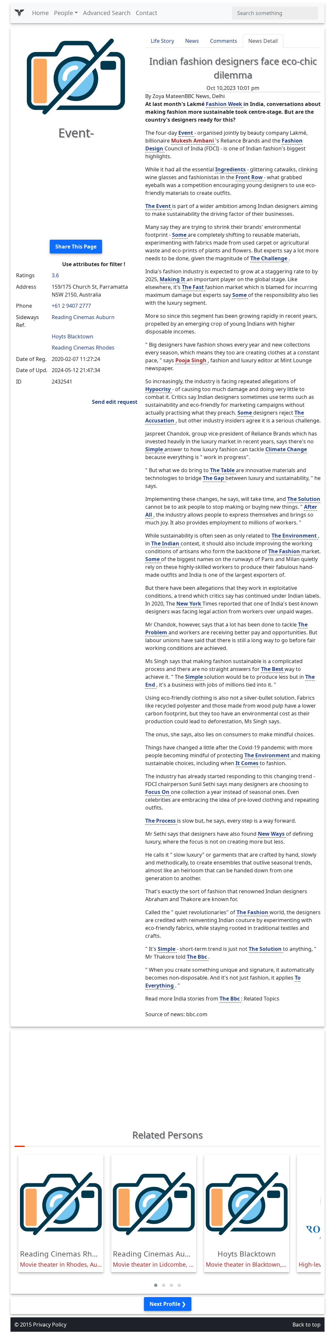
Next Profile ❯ (168, 1304)
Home (40, 13)
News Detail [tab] (263, 40)
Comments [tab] (223, 40)
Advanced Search (107, 13)
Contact (146, 13)
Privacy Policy (49, 1324)
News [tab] (192, 40)
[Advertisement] (75, 188)
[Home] (19, 13)
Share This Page (76, 246)
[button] (156, 1285)
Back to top (306, 1324)
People (63, 13)
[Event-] (76, 75)
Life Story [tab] (162, 40)
